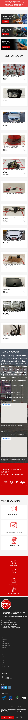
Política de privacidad (6, 657)
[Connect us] (2, 687)
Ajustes (16, 717)
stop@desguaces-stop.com (9, 622)
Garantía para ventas (6, 664)
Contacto (4, 647)
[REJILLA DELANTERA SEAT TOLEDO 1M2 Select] (14, 93)
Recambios (4, 639)
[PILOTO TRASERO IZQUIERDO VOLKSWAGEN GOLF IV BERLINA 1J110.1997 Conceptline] (14, 140)
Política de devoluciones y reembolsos (10, 662)
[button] (1, 485)
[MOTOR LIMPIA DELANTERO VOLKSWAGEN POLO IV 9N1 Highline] (14, 211)
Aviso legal (4, 658)
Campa (3, 641)
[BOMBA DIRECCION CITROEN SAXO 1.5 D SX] (14, 329)
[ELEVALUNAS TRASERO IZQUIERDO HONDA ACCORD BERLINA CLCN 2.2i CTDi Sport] (14, 69)
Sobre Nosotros (5, 643)
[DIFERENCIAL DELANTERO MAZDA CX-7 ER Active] (14, 306)
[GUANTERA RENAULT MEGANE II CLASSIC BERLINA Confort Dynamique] (14, 282)
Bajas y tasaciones (6, 645)
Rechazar (10, 717)
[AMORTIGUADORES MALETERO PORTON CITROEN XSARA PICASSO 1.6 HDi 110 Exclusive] (14, 187)
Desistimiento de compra (7, 666)
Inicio (3, 637)
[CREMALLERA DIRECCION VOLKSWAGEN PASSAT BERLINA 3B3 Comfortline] (14, 116)
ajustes (11, 713)
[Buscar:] (13, 9)
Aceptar (4, 717)
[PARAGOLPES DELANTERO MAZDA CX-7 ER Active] (14, 235)
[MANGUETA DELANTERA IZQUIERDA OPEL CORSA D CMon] (14, 164)
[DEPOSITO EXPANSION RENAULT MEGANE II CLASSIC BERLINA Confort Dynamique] (14, 258)
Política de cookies (6, 660)
